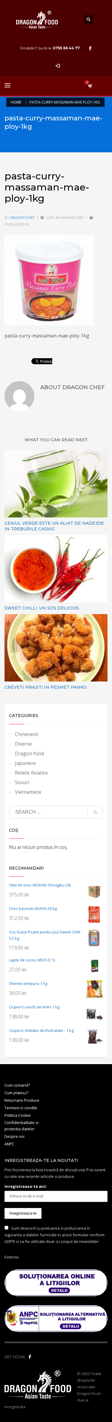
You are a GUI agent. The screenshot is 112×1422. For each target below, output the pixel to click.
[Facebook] (90, 48)
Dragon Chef (23, 218)
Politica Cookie (17, 1115)
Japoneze (25, 763)
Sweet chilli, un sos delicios (41, 608)
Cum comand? (17, 1085)
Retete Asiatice (31, 772)
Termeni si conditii (20, 1107)
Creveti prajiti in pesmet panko (45, 687)
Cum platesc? (16, 1092)
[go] (95, 812)
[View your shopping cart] (89, 86)
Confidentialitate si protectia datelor (21, 1126)
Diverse (23, 743)
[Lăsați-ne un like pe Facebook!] (29, 1356)
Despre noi (14, 1136)
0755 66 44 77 (66, 48)
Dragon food (29, 753)
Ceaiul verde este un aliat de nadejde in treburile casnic (54, 526)
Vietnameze (28, 792)
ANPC (9, 1144)
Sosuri (22, 782)
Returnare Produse (21, 1100)
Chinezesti (26, 734)
